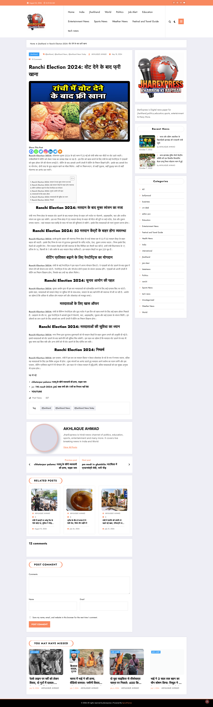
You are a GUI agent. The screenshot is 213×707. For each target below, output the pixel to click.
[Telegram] (55, 151)
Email (82, 599)
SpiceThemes (127, 703)
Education (147, 12)
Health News (147, 238)
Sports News (100, 21)
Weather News (120, 21)
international (147, 250)
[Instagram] (46, 151)
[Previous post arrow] (29, 465)
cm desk (145, 207)
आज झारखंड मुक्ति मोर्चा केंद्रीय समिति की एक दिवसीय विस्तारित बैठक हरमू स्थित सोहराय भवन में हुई (169, 158)
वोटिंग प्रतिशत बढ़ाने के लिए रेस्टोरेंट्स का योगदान (47, 188)
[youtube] (184, 2)
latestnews (146, 269)
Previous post (71, 460)
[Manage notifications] (207, 702)
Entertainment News (78, 21)
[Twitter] (41, 151)
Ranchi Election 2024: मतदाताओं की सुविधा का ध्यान (50, 197)
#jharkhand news (61, 54)
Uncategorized (148, 300)
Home (71, 12)
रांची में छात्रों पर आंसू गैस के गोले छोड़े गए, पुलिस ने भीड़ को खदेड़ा (42, 522)
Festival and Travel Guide (146, 21)
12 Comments (37, 59)
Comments (33, 574)
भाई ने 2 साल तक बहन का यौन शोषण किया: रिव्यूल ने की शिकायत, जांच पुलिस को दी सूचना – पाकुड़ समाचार (166, 681)
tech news (73, 31)
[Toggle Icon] (181, 21)
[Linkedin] (50, 151)
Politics (119, 12)
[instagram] (180, 2)
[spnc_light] (175, 21)
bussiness (146, 201)
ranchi (144, 281)
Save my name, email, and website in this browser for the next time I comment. (65, 617)
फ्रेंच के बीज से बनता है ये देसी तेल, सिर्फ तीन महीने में (77, 521)
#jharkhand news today (77, 54)
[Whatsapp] (36, 151)
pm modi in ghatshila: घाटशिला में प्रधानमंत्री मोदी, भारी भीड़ (99, 466)
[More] (60, 151)
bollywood (146, 195)
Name (31, 599)
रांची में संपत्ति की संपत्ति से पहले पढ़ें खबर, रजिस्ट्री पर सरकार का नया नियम (112, 522)
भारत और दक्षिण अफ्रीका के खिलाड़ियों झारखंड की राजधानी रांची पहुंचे (170, 139)
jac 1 (60, 386)
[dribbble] (177, 2)
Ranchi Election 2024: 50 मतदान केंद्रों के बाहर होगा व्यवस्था (53, 185)
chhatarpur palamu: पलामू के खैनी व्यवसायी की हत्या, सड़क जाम (55, 466)
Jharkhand (94, 12)
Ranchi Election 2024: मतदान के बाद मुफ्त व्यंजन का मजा (51, 182)
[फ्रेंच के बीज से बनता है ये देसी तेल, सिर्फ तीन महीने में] (79, 499)
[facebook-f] (173, 2)
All (143, 189)
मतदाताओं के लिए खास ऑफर (41, 194)
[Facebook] (31, 151)
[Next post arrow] (129, 465)
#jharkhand (49, 54)
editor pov (146, 213)
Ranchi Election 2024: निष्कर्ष (43, 200)
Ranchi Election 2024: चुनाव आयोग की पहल (47, 191)
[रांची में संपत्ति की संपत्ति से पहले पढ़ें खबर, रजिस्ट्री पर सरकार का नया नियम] (114, 499)
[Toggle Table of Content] (71, 178)
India (81, 12)
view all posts (70, 447)
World (108, 12)
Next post (86, 460)
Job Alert (132, 12)
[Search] (170, 21)
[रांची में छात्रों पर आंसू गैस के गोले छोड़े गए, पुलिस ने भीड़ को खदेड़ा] (44, 499)
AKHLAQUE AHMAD (99, 54)
